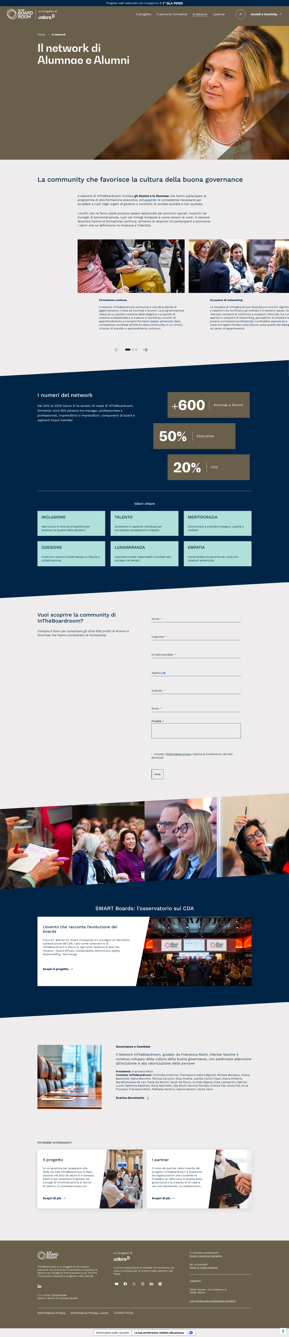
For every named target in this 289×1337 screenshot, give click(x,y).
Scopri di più (52, 1198)
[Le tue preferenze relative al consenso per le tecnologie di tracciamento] (283, 1331)
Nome (155, 619)
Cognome (158, 636)
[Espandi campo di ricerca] (241, 14)
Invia (157, 774)
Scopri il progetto (56, 969)
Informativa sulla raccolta (112, 1332)
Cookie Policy (123, 1312)
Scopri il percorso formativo (206, 1256)
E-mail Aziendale (162, 654)
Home (41, 34)
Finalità (156, 721)
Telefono (157, 673)
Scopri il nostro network (204, 1267)
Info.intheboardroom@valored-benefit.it (213, 1301)
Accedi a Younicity (264, 14)
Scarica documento (130, 1097)
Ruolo (155, 708)
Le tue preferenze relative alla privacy (159, 1332)
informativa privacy (179, 754)
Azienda (157, 690)
